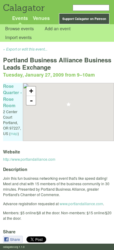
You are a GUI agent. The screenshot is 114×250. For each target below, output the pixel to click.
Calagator (23, 7)
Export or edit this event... (26, 48)
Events (20, 18)
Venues (41, 18)
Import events (18, 37)
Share (15, 239)
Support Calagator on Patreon (84, 19)
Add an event (58, 28)
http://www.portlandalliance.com (29, 159)
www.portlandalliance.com (81, 203)
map (14, 133)
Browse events (19, 28)
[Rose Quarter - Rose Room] (68, 106)
